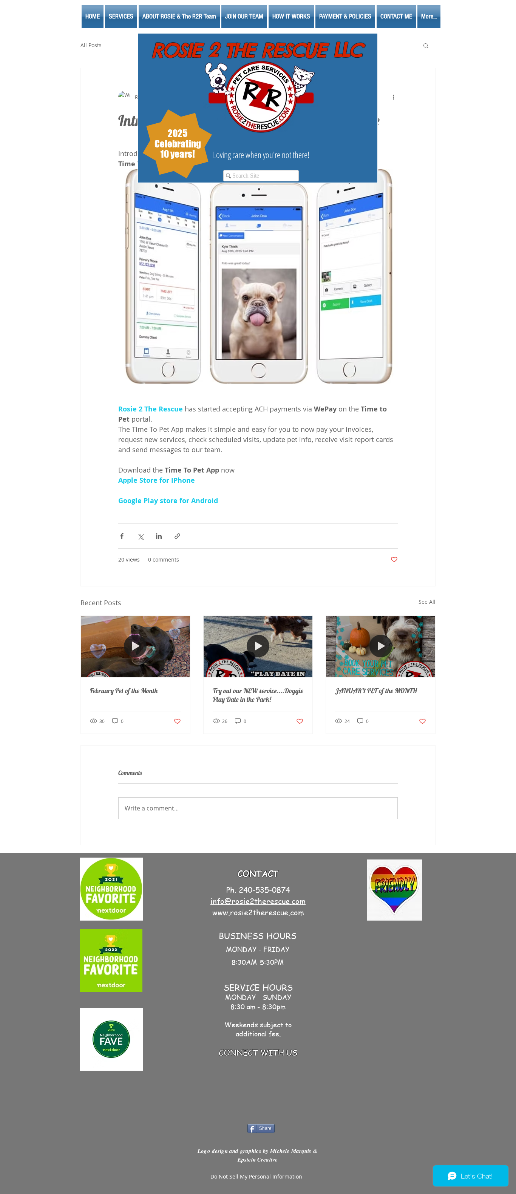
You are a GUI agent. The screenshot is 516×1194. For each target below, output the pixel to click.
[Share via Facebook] (121, 536)
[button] (425, 45)
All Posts (91, 45)
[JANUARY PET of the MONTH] (380, 646)
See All (427, 601)
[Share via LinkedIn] (158, 536)
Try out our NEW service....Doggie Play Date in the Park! (258, 695)
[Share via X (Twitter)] (140, 536)
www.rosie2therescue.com (258, 912)
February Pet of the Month (124, 690)
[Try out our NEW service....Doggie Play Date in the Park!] (258, 646)
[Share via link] (177, 536)
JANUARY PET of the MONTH (376, 690)
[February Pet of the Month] (135, 646)
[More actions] (393, 96)
